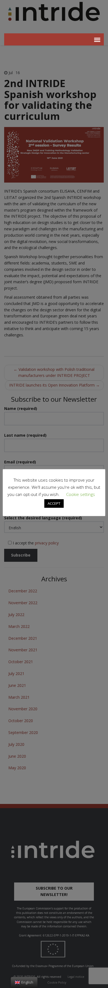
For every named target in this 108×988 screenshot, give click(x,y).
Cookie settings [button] (80, 494)
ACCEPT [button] (54, 503)
